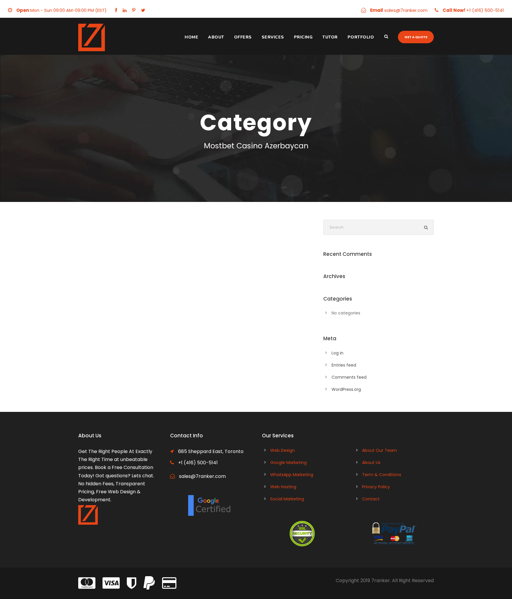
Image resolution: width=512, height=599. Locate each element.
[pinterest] (133, 10)
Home (191, 37)
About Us (371, 462)
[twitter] (143, 10)
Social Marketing (287, 499)
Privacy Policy (376, 487)
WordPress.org (346, 389)
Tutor (330, 37)
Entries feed (344, 365)
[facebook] (116, 10)
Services (273, 37)
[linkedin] (125, 10)
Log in (337, 353)
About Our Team (379, 450)
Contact (371, 499)
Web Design (282, 450)
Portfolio (361, 37)
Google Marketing (288, 462)
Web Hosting (283, 487)
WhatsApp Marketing (291, 475)
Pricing (303, 37)
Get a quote (415, 37)
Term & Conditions (381, 475)
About (216, 37)
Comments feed (349, 377)
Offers (243, 37)
